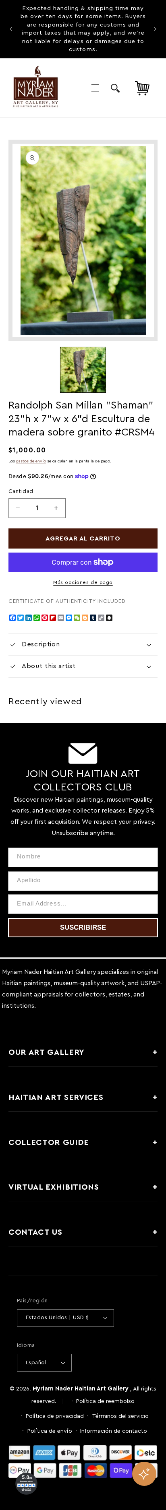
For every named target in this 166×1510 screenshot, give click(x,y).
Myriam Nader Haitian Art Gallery (81, 1389)
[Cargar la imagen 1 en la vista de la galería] (83, 369)
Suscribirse (83, 927)
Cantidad (20, 491)
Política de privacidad (55, 1416)
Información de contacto (113, 1431)
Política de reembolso (105, 1401)
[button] (95, 88)
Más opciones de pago (83, 582)
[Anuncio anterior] (11, 29)
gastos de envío (31, 461)
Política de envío (49, 1431)
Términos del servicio (120, 1416)
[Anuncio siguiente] (155, 29)
